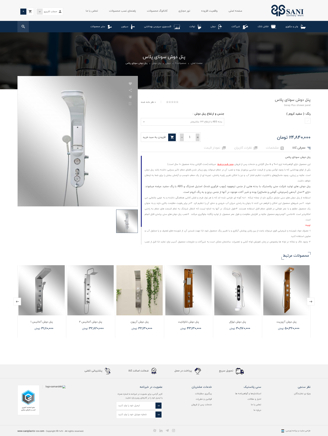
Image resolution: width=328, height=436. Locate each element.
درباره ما (257, 410)
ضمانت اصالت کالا (138, 371)
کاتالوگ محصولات (157, 11)
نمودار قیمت (215, 148)
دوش (213, 26)
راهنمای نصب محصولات (122, 11)
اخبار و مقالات (254, 399)
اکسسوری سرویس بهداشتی (157, 26)
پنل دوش (156, 63)
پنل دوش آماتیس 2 (90, 322)
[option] (286, 301)
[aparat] (154, 430)
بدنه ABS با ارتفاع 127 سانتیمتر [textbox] (206, 121)
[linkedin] (161, 430)
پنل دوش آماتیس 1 (42, 322)
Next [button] (311, 301)
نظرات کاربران (245, 148)
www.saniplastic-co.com (30, 431)
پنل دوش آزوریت (286, 322)
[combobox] (182, 122)
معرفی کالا (301, 148)
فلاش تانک (263, 26)
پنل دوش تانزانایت (188, 322)
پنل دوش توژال (237, 322)
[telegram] (167, 430)
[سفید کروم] (308, 121)
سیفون (124, 26)
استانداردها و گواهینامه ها (248, 393)
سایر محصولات (97, 26)
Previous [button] (17, 301)
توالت (192, 26)
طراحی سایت (305, 430)
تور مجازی (184, 11)
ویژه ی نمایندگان (302, 393)
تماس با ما (92, 11)
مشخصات (275, 148)
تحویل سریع (226, 371)
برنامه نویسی (291, 430)
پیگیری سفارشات (203, 393)
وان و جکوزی (291, 26)
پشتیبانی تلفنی (93, 371)
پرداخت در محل (183, 371)
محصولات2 (180, 63)
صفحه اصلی (235, 11)
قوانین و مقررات (204, 399)
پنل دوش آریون (140, 322)
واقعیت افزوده (209, 11)
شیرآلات (235, 26)
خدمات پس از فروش (201, 404)
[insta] (173, 430)
